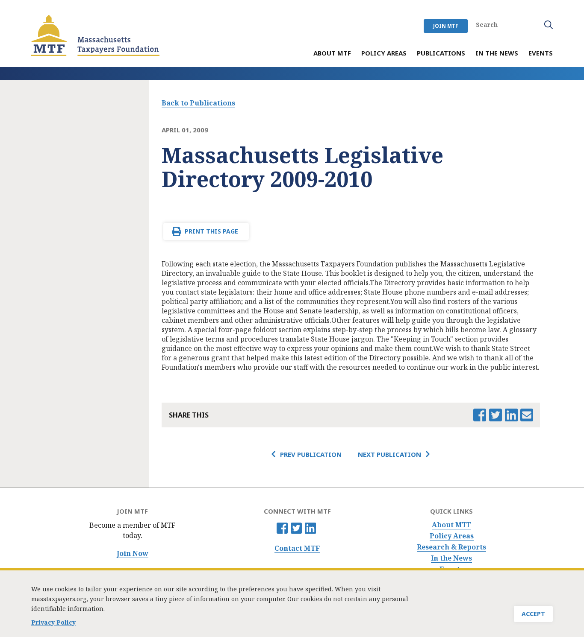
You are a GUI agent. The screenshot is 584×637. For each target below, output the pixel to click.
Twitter (296, 528)
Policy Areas (452, 536)
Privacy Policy (53, 622)
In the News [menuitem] (496, 53)
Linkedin (310, 528)
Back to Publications (198, 103)
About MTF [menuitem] (332, 53)
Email (526, 415)
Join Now (132, 553)
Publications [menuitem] (441, 53)
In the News (451, 558)
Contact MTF (297, 548)
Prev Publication (311, 454)
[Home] (95, 35)
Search (548, 25)
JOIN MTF (445, 25)
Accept (533, 614)
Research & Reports (451, 547)
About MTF (451, 524)
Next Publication (389, 454)
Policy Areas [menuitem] (384, 53)
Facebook (282, 528)
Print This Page (211, 231)
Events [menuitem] (540, 53)
